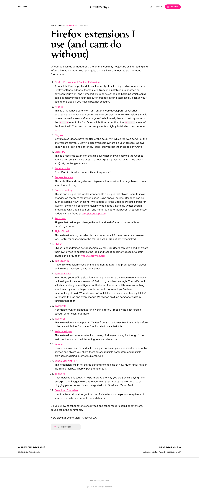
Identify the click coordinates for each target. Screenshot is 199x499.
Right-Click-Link (64, 231)
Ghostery (60, 151)
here (57, 130)
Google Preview (64, 177)
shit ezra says (99, 6)
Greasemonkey (63, 190)
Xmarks (59, 344)
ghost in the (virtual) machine (99, 487)
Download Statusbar (66, 390)
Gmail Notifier (62, 168)
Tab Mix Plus (62, 260)
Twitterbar (60, 318)
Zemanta (60, 373)
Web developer (63, 331)
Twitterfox (60, 305)
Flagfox (59, 135)
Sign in (159, 7)
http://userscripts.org (94, 213)
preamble (22, 7)
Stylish (58, 244)
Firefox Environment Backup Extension (77, 82)
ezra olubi (58, 26)
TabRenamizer (63, 273)
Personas (60, 218)
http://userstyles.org (93, 255)
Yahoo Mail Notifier (65, 360)
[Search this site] (151, 7)
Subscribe (174, 7)
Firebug (59, 106)
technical (70, 26)
